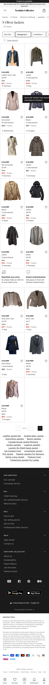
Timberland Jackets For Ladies (24, 460)
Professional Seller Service (16, 527)
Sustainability (10, 559)
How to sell (9, 516)
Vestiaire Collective (14, 552)
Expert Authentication (36, 276)
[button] (44, 10)
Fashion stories (10, 571)
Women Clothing (27, 17)
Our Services (10, 475)
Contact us (9, 543)
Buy (5, 492)
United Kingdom (14, 672)
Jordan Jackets (13, 444)
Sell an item (9, 523)
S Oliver (13, 17)
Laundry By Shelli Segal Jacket (23, 448)
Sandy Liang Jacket (14, 457)
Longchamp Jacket (33, 451)
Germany (33, 672)
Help (6, 536)
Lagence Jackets (32, 444)
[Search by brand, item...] (4, 10)
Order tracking (10, 496)
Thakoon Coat (34, 457)
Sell (6, 512)
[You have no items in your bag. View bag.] (44, 10)
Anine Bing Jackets (14, 438)
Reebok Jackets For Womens (30, 454)
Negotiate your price (11, 276)
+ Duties (8, 83)
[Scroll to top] (40, 428)
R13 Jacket (7, 454)
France (5, 672)
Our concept (9, 479)
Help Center (9, 539)
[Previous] (18, 428)
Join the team (10, 567)
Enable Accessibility (24, 1)
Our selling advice (12, 519)
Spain (40, 672)
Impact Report (10, 563)
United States (25, 672)
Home (5, 17)
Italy (44, 672)
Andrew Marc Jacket (33, 435)
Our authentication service (16, 499)
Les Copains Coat (12, 451)
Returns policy (10, 503)
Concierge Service (12, 483)
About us (8, 556)
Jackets (41, 17)
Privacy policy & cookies (23, 609)
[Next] (30, 428)
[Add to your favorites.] (21, 72)
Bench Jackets (34, 438)
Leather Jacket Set (12, 435)
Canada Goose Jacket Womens (23, 442)
